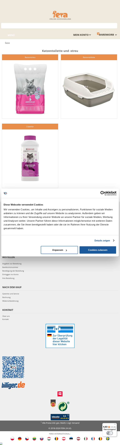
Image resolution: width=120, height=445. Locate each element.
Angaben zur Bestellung (11, 263)
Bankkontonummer (10, 267)
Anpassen (57, 250)
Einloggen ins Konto (10, 274)
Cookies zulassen (97, 250)
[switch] (110, 433)
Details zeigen (102, 240)
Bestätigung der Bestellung (13, 271)
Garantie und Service (10, 293)
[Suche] (115, 25)
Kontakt (5, 319)
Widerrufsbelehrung (10, 301)
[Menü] (115, 425)
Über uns (6, 316)
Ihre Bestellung (8, 278)
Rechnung (6, 297)
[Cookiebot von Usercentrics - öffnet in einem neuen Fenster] (102, 193)
